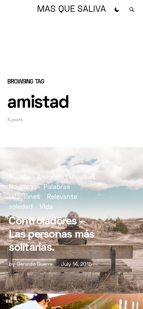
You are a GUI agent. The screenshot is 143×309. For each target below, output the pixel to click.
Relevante (62, 197)
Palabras (57, 187)
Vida (46, 207)
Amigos (48, 177)
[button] (116, 9)
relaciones (24, 197)
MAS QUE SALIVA (71, 9)
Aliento (19, 177)
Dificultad (80, 177)
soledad (21, 207)
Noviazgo (23, 187)
